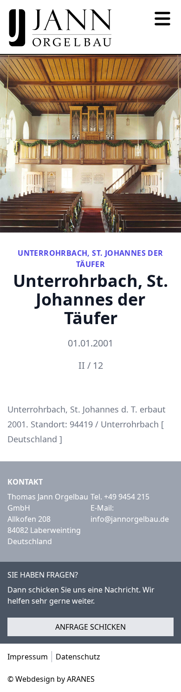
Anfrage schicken (90, 627)
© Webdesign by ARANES (51, 679)
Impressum (27, 657)
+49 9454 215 (126, 497)
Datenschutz (78, 657)
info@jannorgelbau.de (129, 519)
